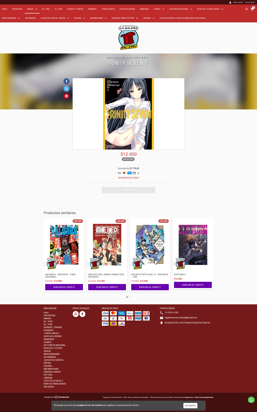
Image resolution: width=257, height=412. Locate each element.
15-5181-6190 (171, 312)
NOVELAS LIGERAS (127, 9)
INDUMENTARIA (96, 18)
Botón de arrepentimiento (204, 397)
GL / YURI (58, 9)
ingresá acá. (189, 397)
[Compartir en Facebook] (66, 81)
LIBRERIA (147, 18)
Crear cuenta (238, 2)
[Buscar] (246, 9)
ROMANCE (92, 9)
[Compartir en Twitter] (66, 89)
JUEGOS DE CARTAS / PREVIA (52, 18)
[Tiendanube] (57, 398)
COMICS (157, 9)
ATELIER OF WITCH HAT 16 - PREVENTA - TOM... (149, 275)
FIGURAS (78, 18)
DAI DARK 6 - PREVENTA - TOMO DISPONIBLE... (60, 275)
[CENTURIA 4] (193, 245)
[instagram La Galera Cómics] (76, 314)
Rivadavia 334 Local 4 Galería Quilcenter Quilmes (187, 322)
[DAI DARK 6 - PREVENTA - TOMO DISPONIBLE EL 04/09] (64, 245)
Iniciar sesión (250, 2)
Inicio (4, 9)
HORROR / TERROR (75, 9)
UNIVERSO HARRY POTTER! (123, 18)
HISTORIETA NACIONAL (179, 9)
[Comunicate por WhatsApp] (251, 400)
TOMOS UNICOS (108, 9)
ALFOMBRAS (30, 18)
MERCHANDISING (9, 18)
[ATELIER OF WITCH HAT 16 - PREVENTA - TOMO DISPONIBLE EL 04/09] (150, 245)
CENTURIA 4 (179, 274)
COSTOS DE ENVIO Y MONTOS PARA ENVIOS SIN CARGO (183, 18)
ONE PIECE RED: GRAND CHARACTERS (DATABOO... (106, 275)
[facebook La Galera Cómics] (82, 314)
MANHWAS (144, 9)
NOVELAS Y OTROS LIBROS (208, 9)
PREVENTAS (17, 9)
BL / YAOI (46, 9)
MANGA (30, 9)
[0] (252, 10)
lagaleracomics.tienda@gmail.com (181, 317)
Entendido (190, 405)
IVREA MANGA (127, 58)
